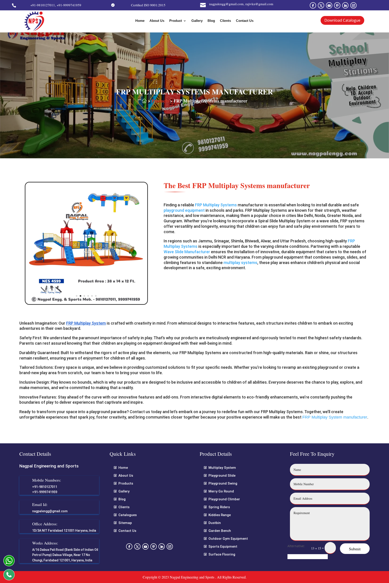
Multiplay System (222, 468)
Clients (225, 21)
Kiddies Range (219, 515)
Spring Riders (219, 507)
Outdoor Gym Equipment (228, 539)
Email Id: (39, 504)
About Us (156, 21)
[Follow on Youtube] (329, 5)
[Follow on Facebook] (313, 5)
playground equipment (184, 210)
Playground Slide (221, 476)
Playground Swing (222, 483)
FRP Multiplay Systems (216, 205)
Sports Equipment (222, 546)
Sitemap (125, 523)
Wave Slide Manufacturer (187, 251)
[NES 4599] (86, 303)
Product (175, 21)
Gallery (197, 21)
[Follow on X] (321, 5)
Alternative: (296, 546)
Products (160, 101)
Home (140, 21)
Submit (355, 548)
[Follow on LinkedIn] (345, 5)
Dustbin (214, 523)
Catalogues (127, 515)
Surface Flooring (221, 554)
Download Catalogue (342, 20)
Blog (211, 21)
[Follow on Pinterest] (337, 5)
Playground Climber (224, 499)
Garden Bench (219, 531)
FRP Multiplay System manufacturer (334, 417)
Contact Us (244, 21)
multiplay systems (240, 262)
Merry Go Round (221, 491)
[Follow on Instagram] (353, 5)
